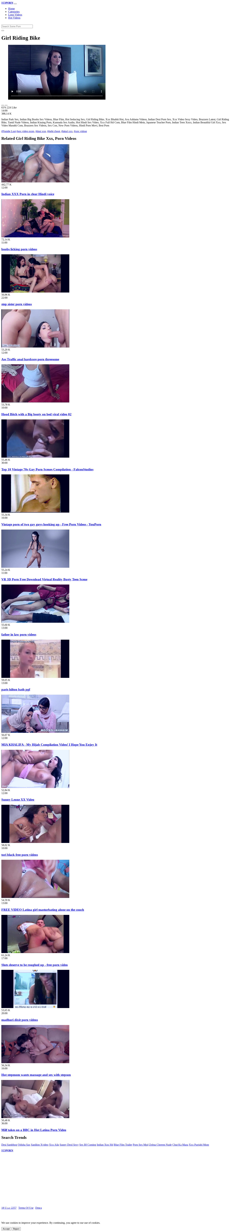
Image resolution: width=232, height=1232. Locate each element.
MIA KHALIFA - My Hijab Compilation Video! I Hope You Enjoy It (49, 744)
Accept (6, 1229)
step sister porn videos (16, 304)
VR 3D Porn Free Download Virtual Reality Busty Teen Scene (44, 579)
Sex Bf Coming (87, 1144)
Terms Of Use (25, 1207)
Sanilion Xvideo (39, 1144)
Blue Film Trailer (123, 1144)
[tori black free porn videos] (35, 842)
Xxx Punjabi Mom (199, 1144)
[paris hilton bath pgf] (35, 676)
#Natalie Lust (8, 131)
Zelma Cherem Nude (160, 1144)
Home (11, 8)
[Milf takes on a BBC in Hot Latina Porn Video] (35, 1117)
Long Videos (15, 14)
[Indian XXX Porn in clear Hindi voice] (35, 181)
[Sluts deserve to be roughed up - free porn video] (35, 952)
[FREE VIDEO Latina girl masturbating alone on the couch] (35, 897)
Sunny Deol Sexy (69, 1144)
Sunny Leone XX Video (17, 799)
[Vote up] (2, 105)
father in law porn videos (18, 634)
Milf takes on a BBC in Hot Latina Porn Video (33, 1130)
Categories (14, 11)
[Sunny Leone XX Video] (35, 787)
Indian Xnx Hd (105, 1144)
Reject (16, 1229)
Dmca (38, 1207)
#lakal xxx (67, 131)
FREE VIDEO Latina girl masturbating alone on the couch (42, 909)
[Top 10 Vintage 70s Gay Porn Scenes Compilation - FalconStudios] (35, 456)
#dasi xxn (40, 131)
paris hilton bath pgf (15, 689)
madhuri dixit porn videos (19, 1020)
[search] (2, 30)
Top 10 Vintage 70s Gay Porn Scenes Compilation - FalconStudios (47, 469)
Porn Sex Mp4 (140, 1144)
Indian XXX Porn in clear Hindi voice (27, 194)
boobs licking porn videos (19, 249)
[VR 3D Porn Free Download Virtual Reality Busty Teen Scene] (35, 566)
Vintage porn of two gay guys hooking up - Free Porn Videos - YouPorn (51, 524)
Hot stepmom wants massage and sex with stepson (36, 1075)
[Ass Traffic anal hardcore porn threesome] (35, 346)
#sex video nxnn (25, 131)
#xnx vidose (80, 131)
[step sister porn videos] (35, 291)
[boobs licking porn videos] (35, 236)
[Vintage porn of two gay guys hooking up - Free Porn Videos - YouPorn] (35, 511)
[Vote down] (6, 105)
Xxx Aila (54, 1144)
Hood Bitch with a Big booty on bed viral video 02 (36, 414)
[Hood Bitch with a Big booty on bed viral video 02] (35, 401)
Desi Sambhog (9, 1144)
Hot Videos (14, 17)
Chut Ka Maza (180, 1144)
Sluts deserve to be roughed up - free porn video (34, 965)
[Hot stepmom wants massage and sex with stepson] (35, 1062)
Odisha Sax (24, 1144)
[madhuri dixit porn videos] (35, 1007)
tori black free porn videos (19, 855)
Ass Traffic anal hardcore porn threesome (30, 359)
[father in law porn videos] (35, 621)
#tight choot (53, 131)
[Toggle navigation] (15, 3)
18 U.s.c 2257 (8, 1207)
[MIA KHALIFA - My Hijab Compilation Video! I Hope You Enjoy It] (35, 731)
